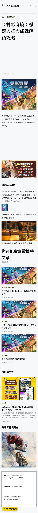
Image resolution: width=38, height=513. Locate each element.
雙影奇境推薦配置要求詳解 (13, 358)
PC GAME (5, 321)
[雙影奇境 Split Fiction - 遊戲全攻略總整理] (19, 275)
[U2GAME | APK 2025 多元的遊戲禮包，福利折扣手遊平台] (19, 388)
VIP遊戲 (4, 403)
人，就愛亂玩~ (13, 5)
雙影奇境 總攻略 (25, 243)
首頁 (3, 17)
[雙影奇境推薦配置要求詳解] (19, 343)
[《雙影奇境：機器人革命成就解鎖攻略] (19, 94)
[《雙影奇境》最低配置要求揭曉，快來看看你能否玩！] (19, 309)
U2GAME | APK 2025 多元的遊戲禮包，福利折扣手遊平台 (17, 408)
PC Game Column (8, 287)
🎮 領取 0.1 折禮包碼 (10, 509)
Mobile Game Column (12, 496)
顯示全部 (5, 262)
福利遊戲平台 (17, 486)
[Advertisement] (19, 58)
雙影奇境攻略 (11, 17)
